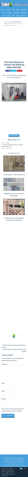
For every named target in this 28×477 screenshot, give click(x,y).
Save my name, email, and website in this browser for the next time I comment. (12, 410)
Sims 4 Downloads (14, 4)
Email (3, 391)
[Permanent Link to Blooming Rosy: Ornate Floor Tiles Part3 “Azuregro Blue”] (14, 190)
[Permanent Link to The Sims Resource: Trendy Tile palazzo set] (14, 171)
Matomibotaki (11, 144)
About (25, 468)
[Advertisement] (14, 44)
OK (21, 468)
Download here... (14, 135)
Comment (4, 364)
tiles (7, 146)
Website (3, 399)
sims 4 (16, 144)
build (5, 144)
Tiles (8, 142)
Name (3, 383)
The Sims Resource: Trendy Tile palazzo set (14, 174)
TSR (18, 140)
